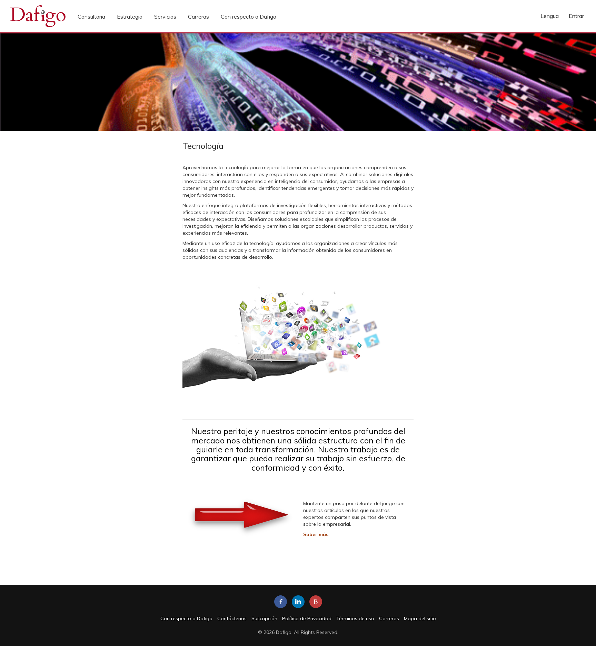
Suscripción (264, 618)
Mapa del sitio (420, 618)
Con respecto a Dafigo (248, 16)
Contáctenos (232, 618)
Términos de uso (355, 618)
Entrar (576, 15)
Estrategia (129, 16)
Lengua (549, 15)
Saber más (315, 534)
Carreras (198, 16)
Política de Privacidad (306, 618)
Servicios (165, 16)
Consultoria (91, 16)
